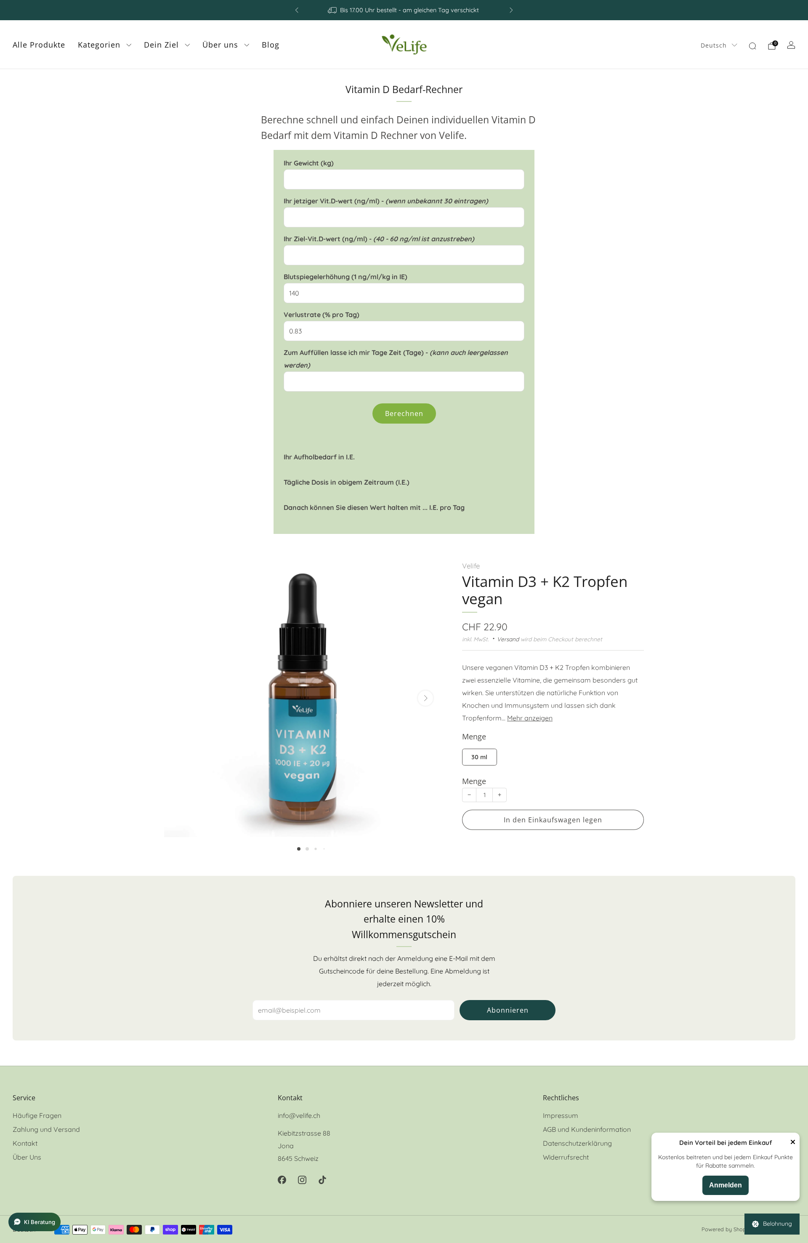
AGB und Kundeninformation (587, 1129)
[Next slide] (425, 698)
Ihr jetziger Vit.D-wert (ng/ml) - (386, 201)
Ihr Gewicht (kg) (309, 163)
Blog (270, 45)
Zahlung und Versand (46, 1129)
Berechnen (404, 413)
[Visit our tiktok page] (322, 1180)
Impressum (560, 1115)
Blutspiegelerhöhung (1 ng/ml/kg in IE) (345, 276)
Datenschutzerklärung (577, 1143)
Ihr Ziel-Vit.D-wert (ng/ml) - (379, 239)
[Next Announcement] (511, 10)
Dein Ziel (161, 45)
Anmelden (725, 1185)
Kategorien (99, 45)
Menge (474, 781)
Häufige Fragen (37, 1115)
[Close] (793, 1143)
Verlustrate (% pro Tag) (321, 314)
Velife (471, 565)
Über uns (220, 45)
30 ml (479, 757)
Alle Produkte (39, 45)
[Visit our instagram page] (302, 1180)
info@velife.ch (299, 1115)
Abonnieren (508, 1010)
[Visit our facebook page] (282, 1180)
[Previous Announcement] (296, 10)
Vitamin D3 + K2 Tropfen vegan (544, 589)
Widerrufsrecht (566, 1157)
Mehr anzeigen (530, 717)
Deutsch (714, 45)
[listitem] (404, 10)
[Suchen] (752, 46)
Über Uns (27, 1157)
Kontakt (25, 1143)
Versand (508, 639)
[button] (298, 849)
